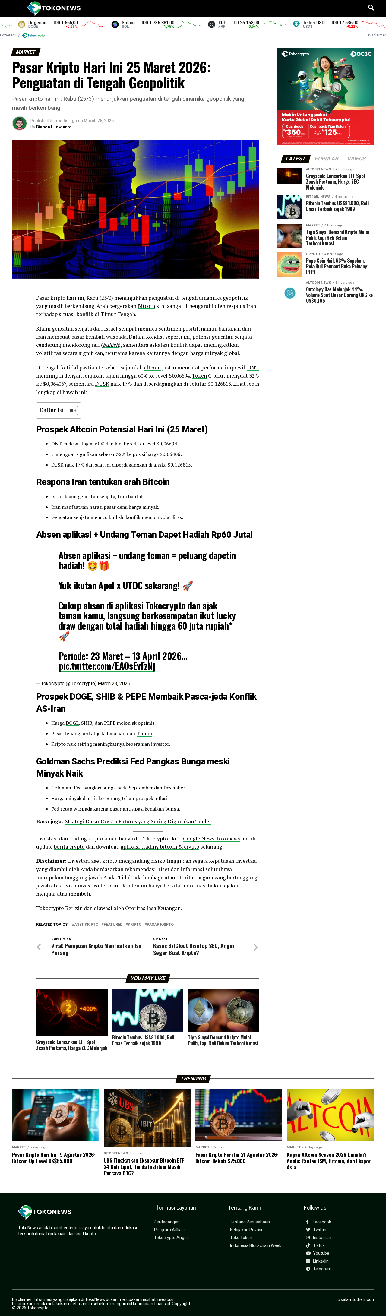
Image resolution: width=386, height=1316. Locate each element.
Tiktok (318, 1245)
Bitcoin (146, 305)
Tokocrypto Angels (172, 1237)
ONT (253, 367)
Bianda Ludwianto (54, 127)
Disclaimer (377, 35)
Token (199, 375)
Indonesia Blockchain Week (255, 1245)
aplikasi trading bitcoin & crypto (160, 846)
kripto (134, 925)
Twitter (319, 1230)
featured (113, 925)
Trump (144, 733)
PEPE (135, 696)
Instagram (322, 1237)
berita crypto (69, 846)
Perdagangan (167, 1222)
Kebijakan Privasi (246, 1230)
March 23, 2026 (114, 683)
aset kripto (86, 925)
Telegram (321, 1269)
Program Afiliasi (169, 1230)
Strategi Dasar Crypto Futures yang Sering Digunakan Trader (138, 821)
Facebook (321, 1222)
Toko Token (241, 1237)
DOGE (72, 723)
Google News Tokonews (211, 838)
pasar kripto (160, 925)
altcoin (152, 367)
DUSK (102, 383)
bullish (111, 344)
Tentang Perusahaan (250, 1222)
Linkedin (320, 1261)
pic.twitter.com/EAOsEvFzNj (107, 665)
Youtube (320, 1253)
